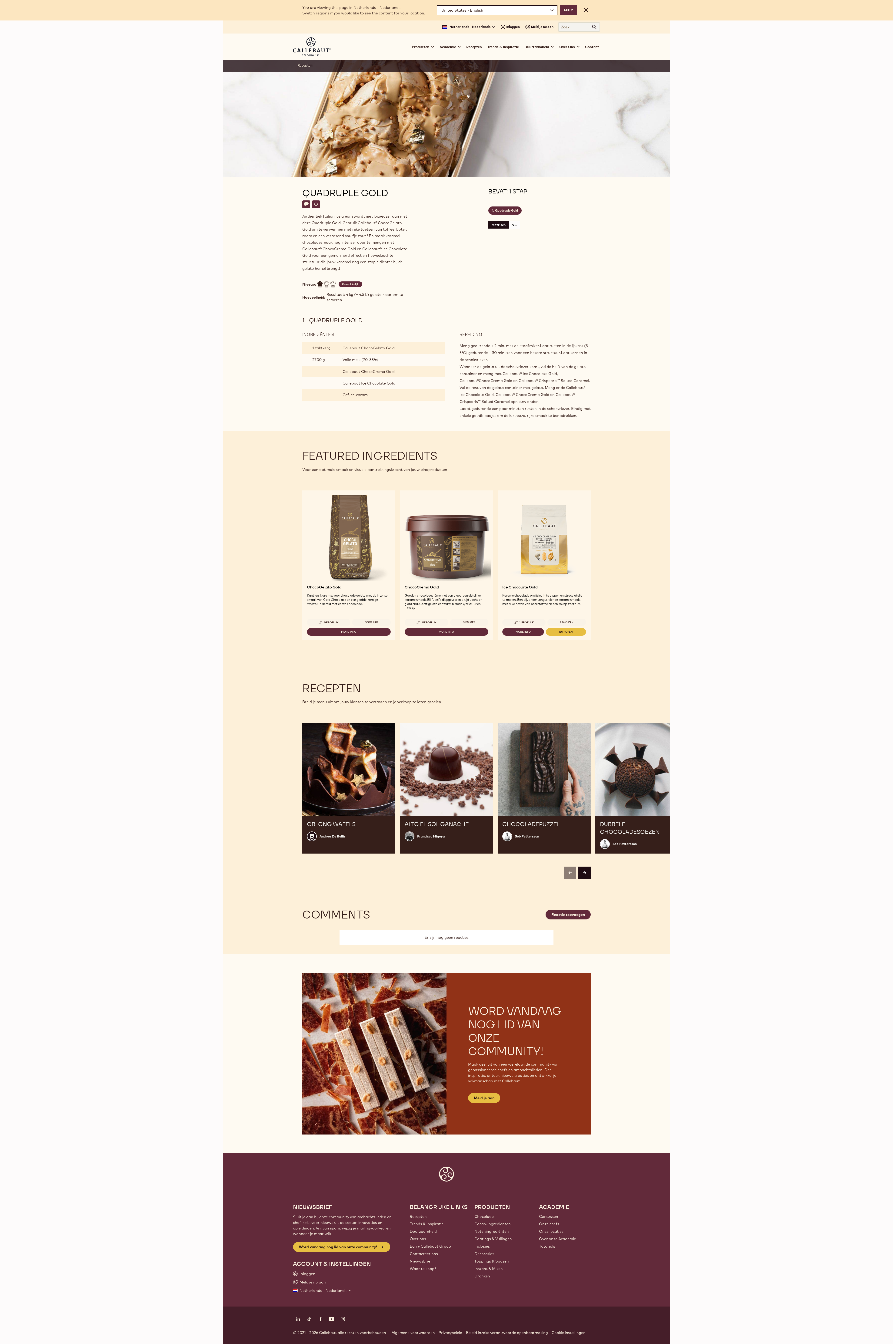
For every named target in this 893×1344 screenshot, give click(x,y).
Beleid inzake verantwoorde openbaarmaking (507, 1332)
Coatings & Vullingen (493, 1238)
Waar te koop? (423, 1268)
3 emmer (469, 622)
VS (514, 225)
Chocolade (484, 1216)
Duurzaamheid (423, 1231)
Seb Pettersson (527, 836)
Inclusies (482, 1246)
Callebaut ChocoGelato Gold (369, 348)
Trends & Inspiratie (503, 47)
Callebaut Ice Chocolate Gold (369, 383)
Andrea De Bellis (333, 836)
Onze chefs (549, 1224)
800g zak (371, 622)
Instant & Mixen (488, 1268)
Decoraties (484, 1253)
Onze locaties (551, 1231)
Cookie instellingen (569, 1332)
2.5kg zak (566, 622)
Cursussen (548, 1216)
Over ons (418, 1238)
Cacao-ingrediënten (492, 1224)
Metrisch (499, 225)
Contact (592, 47)
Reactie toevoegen (568, 914)
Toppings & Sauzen (491, 1261)
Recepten (474, 47)
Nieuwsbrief (421, 1261)
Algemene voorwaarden (413, 1332)
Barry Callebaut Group (430, 1246)
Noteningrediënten (491, 1231)
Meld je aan (484, 1098)
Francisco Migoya (431, 836)
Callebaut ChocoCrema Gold (369, 371)
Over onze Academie (557, 1238)
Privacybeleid (450, 1332)
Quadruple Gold (506, 210)
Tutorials (547, 1246)
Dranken (482, 1276)
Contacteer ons (424, 1253)
